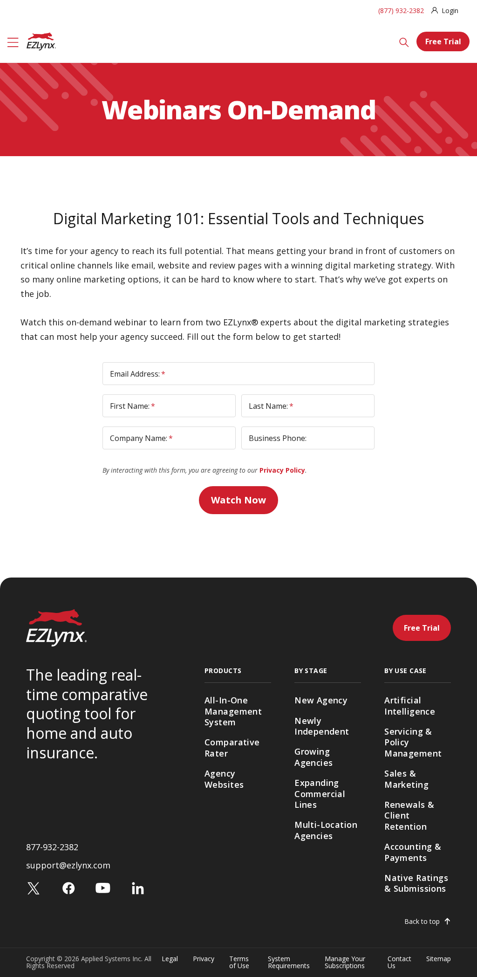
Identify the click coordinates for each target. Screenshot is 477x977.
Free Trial (443, 41)
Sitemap (438, 959)
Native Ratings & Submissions (416, 883)
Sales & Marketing (406, 779)
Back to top (422, 921)
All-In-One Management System (233, 711)
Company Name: (141, 438)
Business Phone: (278, 438)
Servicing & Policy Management (413, 742)
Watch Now (238, 500)
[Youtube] (102, 887)
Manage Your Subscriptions (345, 962)
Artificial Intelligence (409, 705)
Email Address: (137, 374)
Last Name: (271, 406)
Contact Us (399, 962)
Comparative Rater (232, 747)
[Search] (404, 41)
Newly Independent (321, 726)
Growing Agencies (313, 757)
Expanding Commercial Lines (319, 793)
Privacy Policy (282, 470)
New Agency (321, 700)
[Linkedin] (137, 887)
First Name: (132, 406)
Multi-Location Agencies (325, 830)
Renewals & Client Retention (409, 815)
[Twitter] (33, 887)
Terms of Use (239, 962)
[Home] (41, 40)
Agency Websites (224, 779)
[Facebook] (68, 887)
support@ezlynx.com (68, 865)
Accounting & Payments (412, 852)
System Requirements (289, 962)
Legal (170, 959)
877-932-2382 (52, 847)
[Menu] (13, 41)
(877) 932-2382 (401, 10)
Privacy (203, 959)
